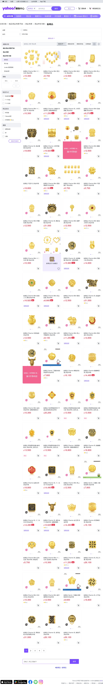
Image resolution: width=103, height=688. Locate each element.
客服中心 (64, 683)
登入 (69, 8)
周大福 (6, 63)
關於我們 (71, 683)
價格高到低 (80, 44)
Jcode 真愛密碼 (8, 67)
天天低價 (58, 16)
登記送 (28, 16)
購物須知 (79, 683)
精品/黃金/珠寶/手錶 (9, 48)
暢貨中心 (38, 16)
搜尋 (74, 661)
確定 (16, 86)
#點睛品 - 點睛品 (60, 667)
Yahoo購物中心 (13, 8)
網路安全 (86, 683)
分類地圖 (100, 683)
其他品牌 (6, 71)
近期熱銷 (88, 44)
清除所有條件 (15, 141)
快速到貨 (48, 16)
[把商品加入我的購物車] (38, 81)
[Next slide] (39, 57)
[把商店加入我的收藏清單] (58, 269)
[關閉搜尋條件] (34, 8)
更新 (101, 681)
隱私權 (93, 683)
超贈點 (95, 16)
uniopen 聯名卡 (82, 16)
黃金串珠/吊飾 (7, 56)
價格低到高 (71, 44)
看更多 (66, 16)
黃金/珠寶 (6, 52)
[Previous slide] (24, 57)
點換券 (18, 16)
